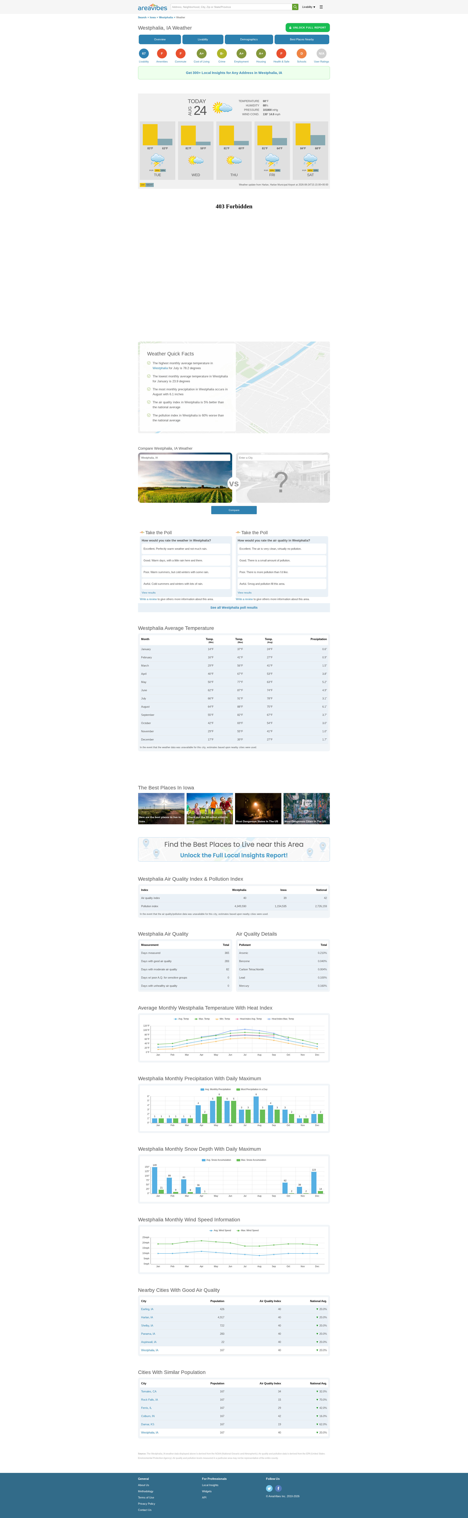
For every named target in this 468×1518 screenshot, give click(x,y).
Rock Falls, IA (149, 1399)
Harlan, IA (147, 1317)
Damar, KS (147, 1424)
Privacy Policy (146, 1503)
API (204, 1497)
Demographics (249, 39)
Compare (234, 510)
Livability (307, 6)
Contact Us (145, 1509)
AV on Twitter (269, 1488)
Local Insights (210, 1485)
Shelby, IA (147, 1325)
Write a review (148, 599)
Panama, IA (148, 1333)
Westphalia (166, 17)
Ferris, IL (146, 1407)
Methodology (145, 1491)
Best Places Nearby (302, 39)
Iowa (153, 17)
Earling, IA (147, 1309)
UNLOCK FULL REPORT (309, 27)
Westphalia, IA (149, 1350)
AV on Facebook (278, 1488)
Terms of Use (146, 1497)
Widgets (207, 1491)
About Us (143, 1485)
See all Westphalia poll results (234, 607)
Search (142, 17)
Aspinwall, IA (148, 1341)
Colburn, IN (148, 1416)
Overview (160, 39)
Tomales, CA (148, 1391)
